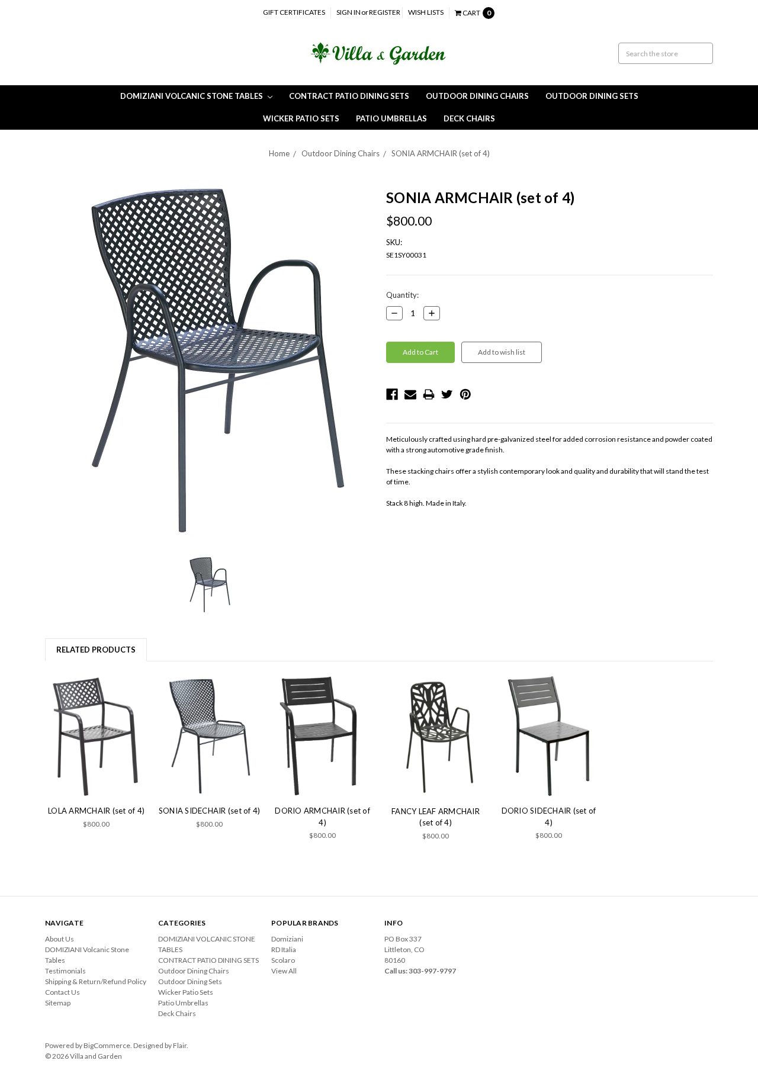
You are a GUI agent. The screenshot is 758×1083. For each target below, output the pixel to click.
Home (279, 153)
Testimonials (65, 970)
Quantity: (402, 295)
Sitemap (57, 1002)
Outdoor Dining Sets (591, 96)
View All (284, 970)
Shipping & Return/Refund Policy (95, 981)
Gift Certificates (294, 12)
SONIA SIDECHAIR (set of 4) (210, 810)
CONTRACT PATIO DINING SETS (349, 96)
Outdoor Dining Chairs (477, 96)
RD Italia (283, 949)
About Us (59, 938)
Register (384, 12)
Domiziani (287, 938)
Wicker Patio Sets (301, 118)
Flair (180, 1045)
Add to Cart (96, 736)
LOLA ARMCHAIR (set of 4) (96, 810)
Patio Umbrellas (391, 118)
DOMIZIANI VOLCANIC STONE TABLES (192, 96)
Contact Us (62, 992)
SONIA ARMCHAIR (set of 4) (440, 153)
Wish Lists (426, 12)
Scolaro (283, 960)
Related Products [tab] (96, 649)
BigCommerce (106, 1045)
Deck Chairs (469, 118)
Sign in (348, 12)
